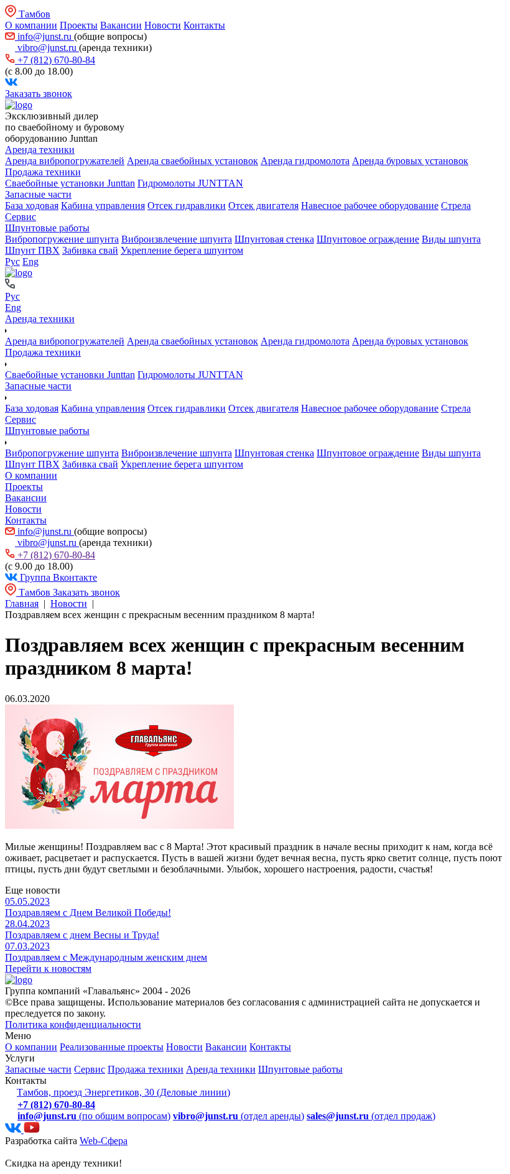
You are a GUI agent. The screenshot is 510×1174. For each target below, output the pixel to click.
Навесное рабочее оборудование (369, 205)
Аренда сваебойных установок (192, 160)
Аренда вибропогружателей (64, 160)
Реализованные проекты (112, 1047)
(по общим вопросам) (93, 1116)
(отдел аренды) (238, 1116)
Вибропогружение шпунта (62, 239)
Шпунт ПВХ (32, 250)
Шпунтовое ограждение (368, 239)
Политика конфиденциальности (73, 1024)
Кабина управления (103, 205)
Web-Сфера (104, 1140)
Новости (162, 25)
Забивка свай (90, 250)
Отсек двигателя (263, 205)
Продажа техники (43, 172)
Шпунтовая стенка (274, 239)
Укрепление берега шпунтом (182, 250)
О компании (31, 25)
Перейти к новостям (48, 968)
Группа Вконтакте (57, 577)
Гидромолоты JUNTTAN (190, 183)
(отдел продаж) (371, 1116)
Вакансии (121, 25)
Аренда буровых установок (410, 160)
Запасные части (38, 194)
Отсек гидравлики (186, 205)
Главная (22, 603)
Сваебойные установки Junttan (70, 183)
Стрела (456, 205)
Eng (30, 261)
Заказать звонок (38, 93)
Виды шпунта (451, 239)
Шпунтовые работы (47, 228)
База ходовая (31, 205)
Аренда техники (40, 149)
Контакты (204, 25)
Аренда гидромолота (305, 160)
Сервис (20, 216)
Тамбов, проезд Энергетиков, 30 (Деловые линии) (123, 1092)
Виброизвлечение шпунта (176, 239)
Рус (12, 261)
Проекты (79, 25)
